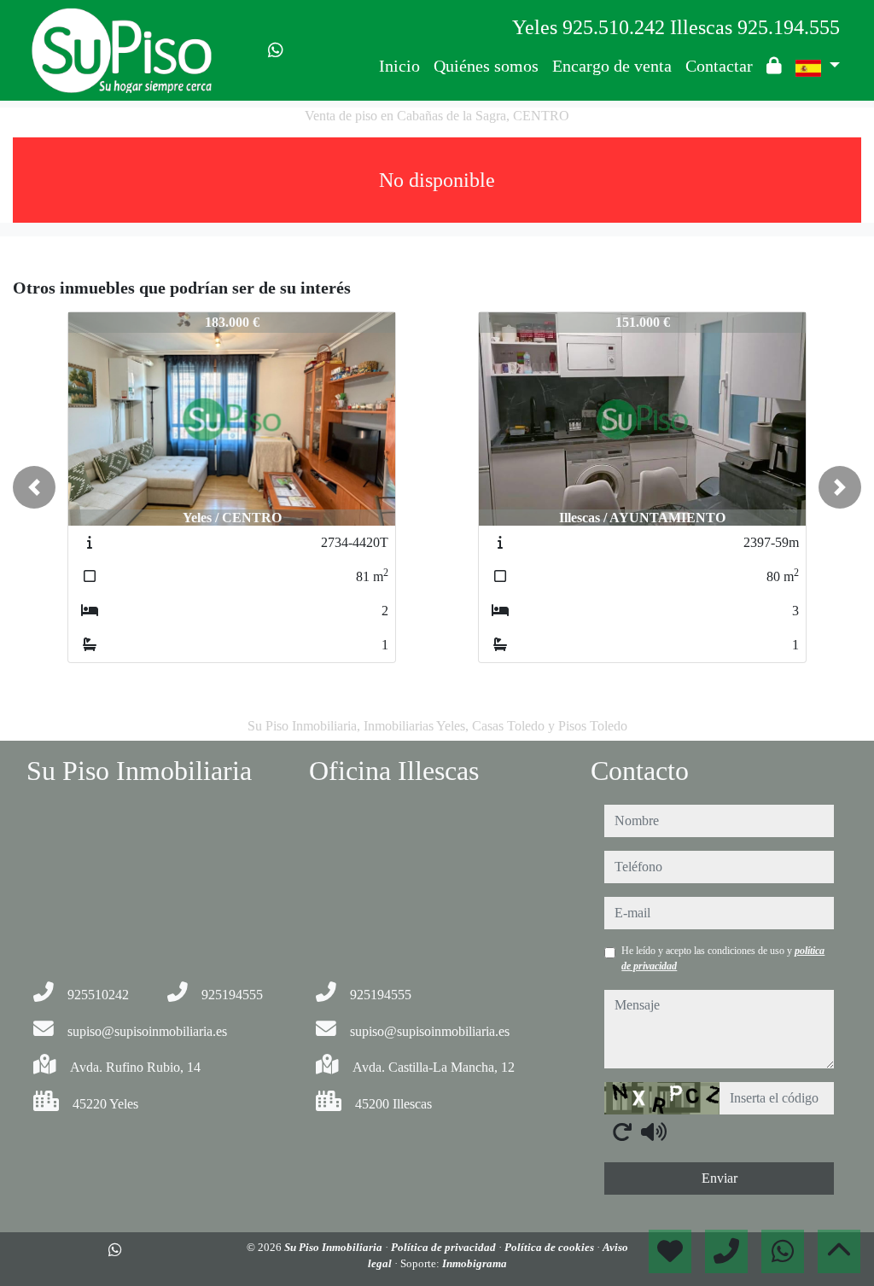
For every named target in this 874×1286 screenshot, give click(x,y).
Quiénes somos (486, 65)
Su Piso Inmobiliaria (334, 1247)
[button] (34, 487)
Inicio (399, 65)
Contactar (719, 65)
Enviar (719, 1178)
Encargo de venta (612, 65)
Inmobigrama (474, 1263)
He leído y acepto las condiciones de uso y (722, 958)
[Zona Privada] (774, 65)
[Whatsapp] (275, 50)
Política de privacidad (444, 1247)
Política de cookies (550, 1247)
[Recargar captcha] (622, 1131)
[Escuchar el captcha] (653, 1131)
